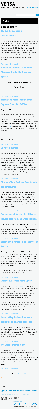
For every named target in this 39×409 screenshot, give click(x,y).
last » (25, 373)
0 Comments (14, 64)
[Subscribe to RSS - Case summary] (1, 378)
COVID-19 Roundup (9, 148)
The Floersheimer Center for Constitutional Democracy (17, 394)
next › (20, 373)
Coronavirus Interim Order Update (16, 280)
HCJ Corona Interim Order (13, 344)
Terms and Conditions (22, 384)
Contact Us (3, 386)
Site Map (31, 384)
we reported (19, 286)
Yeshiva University (4, 384)
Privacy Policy (13, 384)
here (9, 126)
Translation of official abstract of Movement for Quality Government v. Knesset (18, 72)
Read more (4, 64)
